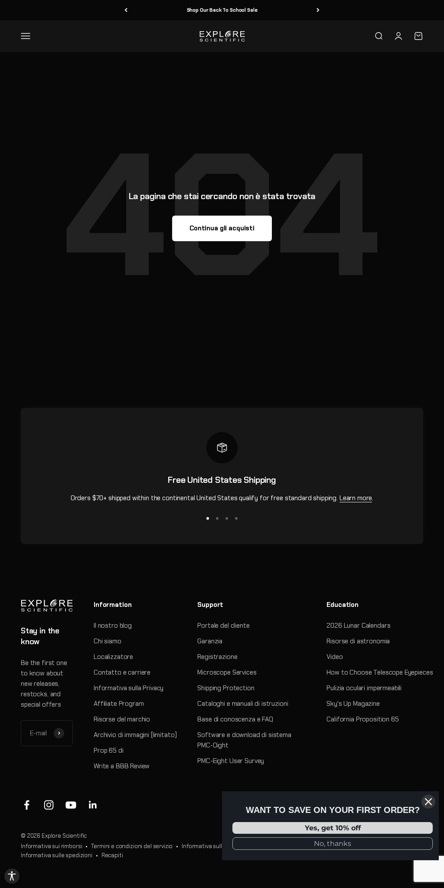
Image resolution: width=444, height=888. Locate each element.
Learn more (356, 498)
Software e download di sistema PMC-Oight (244, 740)
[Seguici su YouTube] (71, 805)
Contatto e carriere (122, 672)
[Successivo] (318, 10)
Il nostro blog (113, 625)
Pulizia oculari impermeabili (364, 688)
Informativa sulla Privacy (128, 688)
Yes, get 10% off (333, 828)
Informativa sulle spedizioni (56, 855)
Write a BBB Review (122, 766)
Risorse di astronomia (358, 641)
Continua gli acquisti (222, 228)
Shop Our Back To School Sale (222, 10)
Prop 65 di (109, 750)
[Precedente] (125, 10)
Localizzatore (113, 656)
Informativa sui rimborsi (51, 846)
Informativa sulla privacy (213, 846)
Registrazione (217, 656)
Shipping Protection (225, 688)
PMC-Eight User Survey (230, 761)
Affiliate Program (119, 703)
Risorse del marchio (122, 719)
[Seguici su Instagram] (49, 805)
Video (334, 656)
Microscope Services (226, 672)
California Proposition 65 (362, 719)
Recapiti (112, 855)
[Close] (428, 801)
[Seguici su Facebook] (27, 805)
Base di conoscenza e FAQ (235, 719)
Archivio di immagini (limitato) (135, 735)
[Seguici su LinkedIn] (93, 805)
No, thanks (332, 843)
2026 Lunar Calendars (358, 625)
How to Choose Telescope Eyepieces (379, 672)
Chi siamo (107, 641)
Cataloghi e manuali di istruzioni (242, 703)
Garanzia (209, 641)
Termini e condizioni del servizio (132, 846)
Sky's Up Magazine (352, 703)
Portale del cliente (223, 625)
